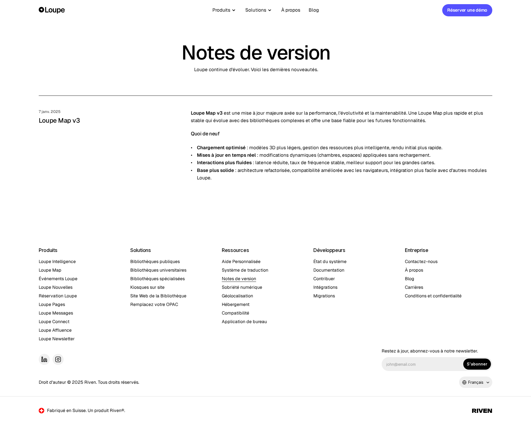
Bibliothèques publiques (155, 261)
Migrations (324, 296)
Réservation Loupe (58, 296)
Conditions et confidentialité (433, 296)
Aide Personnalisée (241, 261)
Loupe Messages (56, 313)
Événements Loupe (58, 279)
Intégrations (325, 287)
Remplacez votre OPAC (154, 304)
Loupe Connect (54, 321)
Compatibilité (235, 313)
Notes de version (239, 279)
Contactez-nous (421, 261)
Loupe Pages (52, 304)
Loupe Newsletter (57, 339)
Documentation (328, 270)
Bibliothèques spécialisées (157, 279)
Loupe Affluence (55, 330)
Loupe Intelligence (57, 261)
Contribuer (324, 279)
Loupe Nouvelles (55, 287)
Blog (314, 10)
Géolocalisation (237, 296)
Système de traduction (245, 270)
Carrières (414, 287)
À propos (290, 10)
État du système (330, 261)
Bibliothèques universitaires (158, 270)
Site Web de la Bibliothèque (158, 296)
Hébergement (235, 304)
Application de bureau (244, 321)
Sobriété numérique (242, 287)
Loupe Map (50, 270)
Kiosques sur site (147, 287)
